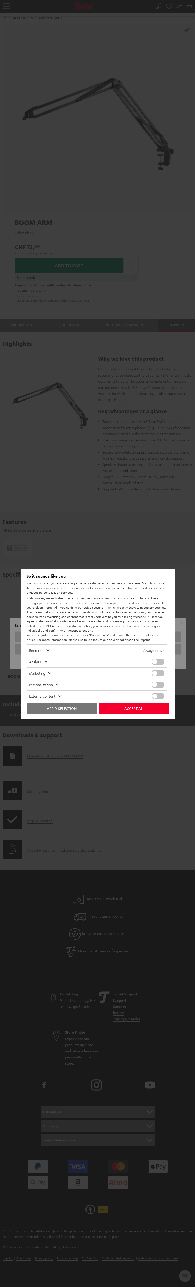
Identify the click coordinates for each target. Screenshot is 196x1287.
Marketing (37, 673)
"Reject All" (51, 607)
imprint (145, 640)
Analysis (35, 661)
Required (36, 650)
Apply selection (62, 708)
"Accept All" (141, 617)
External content (42, 696)
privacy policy (118, 640)
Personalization (41, 684)
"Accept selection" (79, 630)
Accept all (134, 708)
